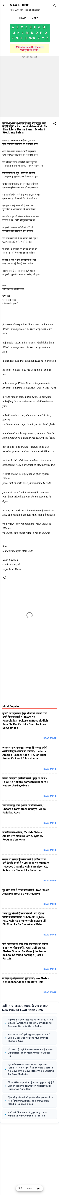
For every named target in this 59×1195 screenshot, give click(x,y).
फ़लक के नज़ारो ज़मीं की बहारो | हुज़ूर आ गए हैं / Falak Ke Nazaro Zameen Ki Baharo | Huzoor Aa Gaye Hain (25, 782)
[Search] (55, 6)
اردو (38, 1188)
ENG (29, 1188)
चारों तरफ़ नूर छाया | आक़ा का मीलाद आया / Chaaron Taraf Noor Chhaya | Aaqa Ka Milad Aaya (24, 809)
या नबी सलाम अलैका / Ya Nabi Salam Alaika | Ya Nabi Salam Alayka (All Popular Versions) (23, 836)
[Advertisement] (29, 87)
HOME (22, 18)
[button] (55, 124)
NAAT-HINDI (20, 5)
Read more (50, 738)
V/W (32, 38)
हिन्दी (20, 1188)
